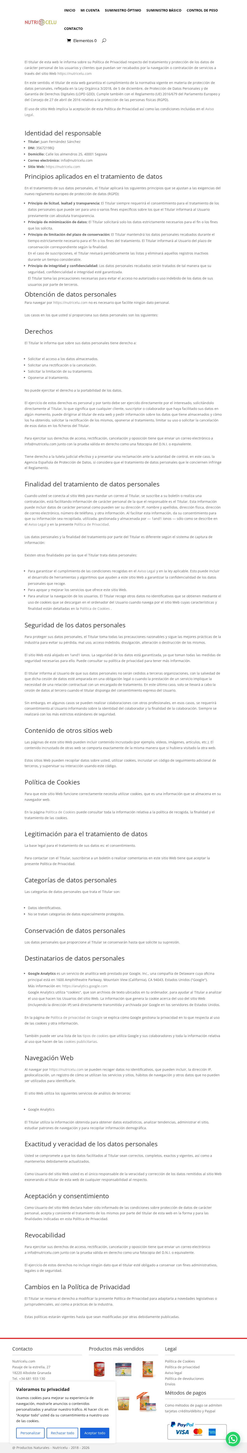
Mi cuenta (90, 10)
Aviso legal (173, 1372)
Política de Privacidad (91, 524)
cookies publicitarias (80, 1041)
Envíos (170, 1384)
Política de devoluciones (184, 1378)
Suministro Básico (163, 10)
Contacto (73, 28)
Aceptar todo (94, 1433)
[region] (63, 1412)
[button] (233, 1439)
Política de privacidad (182, 1367)
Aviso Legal (37, 524)
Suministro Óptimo (123, 10)
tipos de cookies (96, 1035)
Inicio (69, 10)
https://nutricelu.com (74, 73)
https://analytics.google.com (85, 986)
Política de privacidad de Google (77, 1017)
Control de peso (202, 10)
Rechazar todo (62, 1433)
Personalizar (31, 1433)
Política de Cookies (95, 608)
